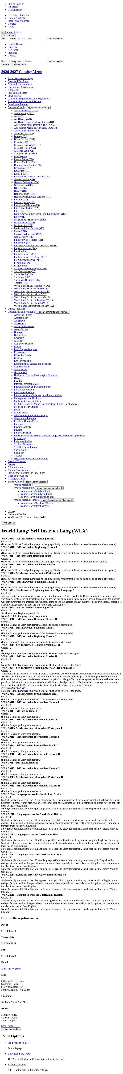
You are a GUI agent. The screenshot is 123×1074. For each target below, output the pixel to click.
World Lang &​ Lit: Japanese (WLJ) (32, 297)
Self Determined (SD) (25, 271)
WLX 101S (21, 688)
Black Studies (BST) (24, 139)
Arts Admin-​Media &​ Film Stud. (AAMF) (35, 127)
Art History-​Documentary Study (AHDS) (35, 122)
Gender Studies (22, 366)
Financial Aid (14, 95)
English (18, 358)
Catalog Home (15, 9)
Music (17, 409)
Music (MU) (20, 231)
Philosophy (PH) (22, 242)
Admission (13, 90)
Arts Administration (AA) (27, 130)
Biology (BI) (20, 136)
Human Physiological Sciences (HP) (32, 196)
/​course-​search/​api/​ (23, 484)
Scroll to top (7, 1026)
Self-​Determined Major (25, 447)
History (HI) (20, 191)
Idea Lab (18, 381)
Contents (12, 47)
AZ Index (13, 6)
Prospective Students (18, 20)
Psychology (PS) (22, 262)
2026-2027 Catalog (17, 1064)
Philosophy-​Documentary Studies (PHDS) (35, 245)
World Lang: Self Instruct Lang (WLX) (34, 305)
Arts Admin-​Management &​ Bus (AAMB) (35, 124)
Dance (17, 346)
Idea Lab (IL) (21, 199)
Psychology (20, 438)
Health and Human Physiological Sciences (35, 375)
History (18, 378)
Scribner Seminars (23, 444)
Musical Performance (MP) (27, 234)
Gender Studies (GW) (25, 179)
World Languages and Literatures (31, 458)
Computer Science (23, 343)
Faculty (11, 464)
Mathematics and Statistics (27, 401)
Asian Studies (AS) (24, 133)
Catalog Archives (16, 478)
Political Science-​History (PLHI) (30, 257)
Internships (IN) (22, 211)
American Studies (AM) (26, 110)
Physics (18, 429)
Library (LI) (20, 216)
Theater (18, 455)
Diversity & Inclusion (18, 15)
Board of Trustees (17, 461)
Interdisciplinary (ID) (24, 202)
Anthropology (21, 317)
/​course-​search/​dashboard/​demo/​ (36, 503)
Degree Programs (16, 308)
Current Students (16, 18)
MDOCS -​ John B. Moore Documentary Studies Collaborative (45, 404)
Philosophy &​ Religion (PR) (28, 239)
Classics (18, 340)
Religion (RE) (21, 265)
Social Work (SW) (23, 274)
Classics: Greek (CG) (25, 147)
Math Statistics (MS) (24, 222)
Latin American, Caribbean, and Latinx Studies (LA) (40, 214)
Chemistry (19, 338)
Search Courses (15, 481)
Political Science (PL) (25, 254)
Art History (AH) (23, 119)
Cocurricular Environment (21, 87)
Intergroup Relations (24, 389)
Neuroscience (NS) (23, 237)
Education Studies (23, 355)
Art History (20, 323)
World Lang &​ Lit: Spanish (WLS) (31, 303)
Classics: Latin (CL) (24, 150)
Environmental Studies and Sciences (32, 363)
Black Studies (21, 335)
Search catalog (8, 38)
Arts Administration (24, 326)
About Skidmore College (20, 78)
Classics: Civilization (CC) (27, 145)
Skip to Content (16, 4)
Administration (15, 467)
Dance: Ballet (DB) (24, 159)
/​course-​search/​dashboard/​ (27, 499)
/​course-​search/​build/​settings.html (37, 496)
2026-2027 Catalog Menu (21, 72)
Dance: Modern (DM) (25, 162)
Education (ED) (22, 170)
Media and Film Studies (26, 406)
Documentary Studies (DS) (27, 165)
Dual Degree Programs (25, 349)
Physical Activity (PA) (25, 248)
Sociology (19, 452)
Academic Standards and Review (24, 101)
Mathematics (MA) (23, 225)
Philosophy (19, 424)
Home (11, 511)
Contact (12, 23)
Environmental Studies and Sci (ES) (32, 176)
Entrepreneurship (22, 360)
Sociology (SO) (22, 277)
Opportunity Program (25, 418)
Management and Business (27, 398)
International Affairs (24, 392)
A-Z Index (13, 50)
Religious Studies (23, 441)
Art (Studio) (20, 320)
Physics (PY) (20, 251)
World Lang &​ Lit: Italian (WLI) (30, 294)
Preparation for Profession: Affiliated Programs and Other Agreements (49, 435)
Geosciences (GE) (23, 185)
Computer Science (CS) (26, 153)
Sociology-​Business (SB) (27, 280)
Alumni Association (18, 470)
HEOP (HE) (20, 188)
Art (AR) (18, 116)
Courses (12, 55)
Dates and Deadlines (18, 81)
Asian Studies (21, 329)
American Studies (23, 315)
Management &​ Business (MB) (30, 219)
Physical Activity (22, 427)
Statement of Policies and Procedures (26, 473)
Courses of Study (16, 107)
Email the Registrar (11, 968)
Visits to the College (18, 475)
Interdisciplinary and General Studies (32, 386)
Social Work (20, 450)
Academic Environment (20, 84)
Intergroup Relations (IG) (27, 205)
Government (20, 372)
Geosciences (20, 369)
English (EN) (21, 173)
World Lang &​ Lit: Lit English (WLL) (33, 300)
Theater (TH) (21, 282)
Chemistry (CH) (22, 142)
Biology (18, 332)
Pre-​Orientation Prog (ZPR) (28, 259)
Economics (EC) (22, 168)
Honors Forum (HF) (24, 193)
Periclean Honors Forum (26, 421)
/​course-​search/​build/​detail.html (36, 494)
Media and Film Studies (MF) (29, 228)
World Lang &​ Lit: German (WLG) (32, 291)
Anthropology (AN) (24, 113)
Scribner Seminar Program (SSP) (30, 268)
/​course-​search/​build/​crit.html (35, 491)
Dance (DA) (20, 156)
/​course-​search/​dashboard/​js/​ (34, 506)
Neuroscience (21, 412)
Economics (19, 352)
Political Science (22, 432)
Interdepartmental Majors (26, 383)
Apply (11, 26)
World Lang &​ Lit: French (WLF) (31, 288)
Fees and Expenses (17, 92)
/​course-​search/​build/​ (24, 487)
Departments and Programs (21, 311)
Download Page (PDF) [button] (19, 1053)
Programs (12, 52)
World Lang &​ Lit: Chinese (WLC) (32, 285)
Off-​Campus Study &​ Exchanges (31, 415)
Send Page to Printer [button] (18, 1042)
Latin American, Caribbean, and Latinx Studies (38, 395)
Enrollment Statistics (18, 104)
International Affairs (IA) (26, 208)
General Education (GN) (26, 182)
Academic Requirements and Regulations (28, 98)
